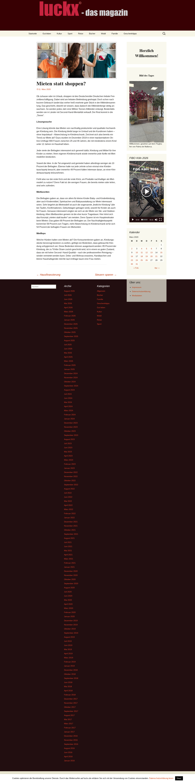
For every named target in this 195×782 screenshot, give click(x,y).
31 (137, 264)
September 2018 (71, 678)
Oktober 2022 (70, 480)
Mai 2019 (68, 649)
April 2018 (68, 691)
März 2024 (68, 410)
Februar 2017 (70, 728)
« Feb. (136, 268)
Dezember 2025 (71, 324)
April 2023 (68, 456)
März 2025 (68, 361)
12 (147, 252)
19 (147, 256)
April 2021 (68, 555)
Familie (115, 33)
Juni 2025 (68, 349)
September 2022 (71, 485)
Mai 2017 (68, 719)
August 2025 (69, 340)
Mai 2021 (68, 550)
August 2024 (69, 390)
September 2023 (71, 435)
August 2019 (69, 637)
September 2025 (71, 336)
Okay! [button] (179, 778)
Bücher (92, 33)
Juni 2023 (68, 447)
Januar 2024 (69, 419)
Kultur (59, 33)
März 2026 (68, 312)
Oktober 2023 (70, 431)
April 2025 (68, 357)
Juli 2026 (68, 295)
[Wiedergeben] (132, 219)
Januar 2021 (69, 567)
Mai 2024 (68, 402)
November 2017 (71, 703)
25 (142, 260)
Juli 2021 (68, 542)
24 (137, 260)
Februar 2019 (70, 662)
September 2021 (71, 534)
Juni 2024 (68, 398)
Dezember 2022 (71, 472)
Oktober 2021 (70, 530)
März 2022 (68, 509)
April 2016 (68, 756)
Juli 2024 (68, 394)
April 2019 (68, 653)
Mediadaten (137, 295)
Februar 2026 (70, 316)
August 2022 (69, 489)
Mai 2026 (68, 303)
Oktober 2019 (70, 629)
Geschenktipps (130, 33)
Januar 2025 (69, 369)
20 (151, 256)
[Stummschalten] (156, 219)
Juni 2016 (68, 752)
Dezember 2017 (71, 699)
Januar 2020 (69, 616)
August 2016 (69, 748)
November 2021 (71, 526)
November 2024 (71, 377)
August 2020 (69, 588)
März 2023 (68, 460)
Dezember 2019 (71, 620)
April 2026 (68, 307)
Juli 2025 (68, 344)
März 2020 (68, 608)
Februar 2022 (70, 513)
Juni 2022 (68, 497)
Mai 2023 (68, 452)
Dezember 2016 (71, 736)
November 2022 (71, 476)
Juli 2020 (68, 592)
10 (137, 252)
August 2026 (69, 291)
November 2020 (71, 575)
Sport (70, 33)
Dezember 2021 (71, 522)
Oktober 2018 (70, 674)
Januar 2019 (69, 666)
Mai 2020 (68, 600)
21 (156, 256)
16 (132, 256)
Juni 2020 (68, 596)
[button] (146, 191)
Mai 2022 (68, 501)
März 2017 (68, 723)
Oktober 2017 (70, 707)
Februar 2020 (70, 612)
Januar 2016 (69, 761)
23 (132, 260)
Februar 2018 (70, 695)
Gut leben (47, 33)
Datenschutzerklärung (141, 291)
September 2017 (71, 711)
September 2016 (71, 744)
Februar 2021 (70, 563)
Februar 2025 (70, 365)
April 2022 (68, 505)
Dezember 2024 (71, 373)
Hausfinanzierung (48, 274)
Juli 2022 (68, 493)
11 (142, 252)
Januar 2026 (69, 320)
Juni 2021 (68, 546)
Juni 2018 (68, 682)
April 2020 (68, 604)
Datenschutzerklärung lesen (161, 778)
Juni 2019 (68, 645)
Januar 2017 (69, 732)
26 (147, 260)
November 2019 (71, 625)
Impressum (136, 287)
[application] (146, 191)
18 (142, 256)
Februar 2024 (70, 415)
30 (132, 264)
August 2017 (69, 715)
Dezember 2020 (71, 571)
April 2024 (68, 406)
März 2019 (68, 658)
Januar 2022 (69, 518)
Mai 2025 (68, 353)
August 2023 (69, 439)
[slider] (144, 219)
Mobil (103, 33)
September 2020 (71, 583)
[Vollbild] (160, 219)
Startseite (33, 33)
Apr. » (157, 268)
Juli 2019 (68, 641)
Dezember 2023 (71, 423)
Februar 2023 (70, 464)
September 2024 (71, 386)
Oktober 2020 (70, 579)
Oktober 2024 (70, 382)
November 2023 (71, 427)
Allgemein (101, 291)
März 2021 (68, 559)
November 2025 (71, 328)
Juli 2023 (68, 443)
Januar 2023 (69, 468)
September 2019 (71, 633)
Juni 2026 (68, 299)
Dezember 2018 (71, 670)
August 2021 (69, 538)
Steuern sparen (106, 274)
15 (161, 252)
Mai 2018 (68, 686)
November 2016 (71, 740)
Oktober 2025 (70, 332)
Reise (80, 33)
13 (151, 252)
